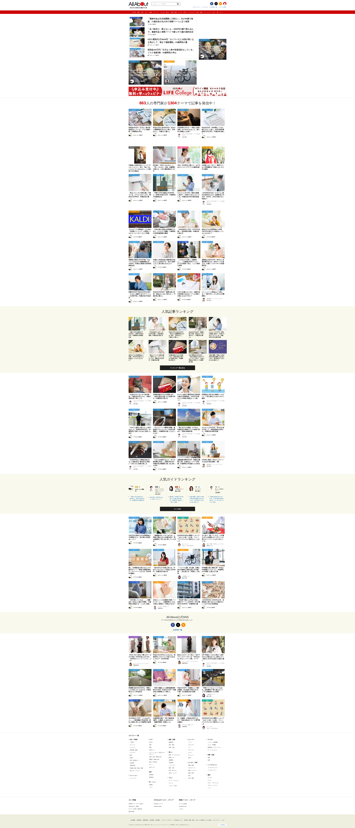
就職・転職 (191, 765)
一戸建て (132, 742)
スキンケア (191, 744)
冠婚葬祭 (171, 760)
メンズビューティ (212, 770)
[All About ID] (224, 4)
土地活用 (132, 763)
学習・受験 (191, 778)
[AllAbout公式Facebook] (211, 3)
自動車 (151, 784)
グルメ (213, 12)
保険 (150, 747)
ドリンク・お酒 (172, 785)
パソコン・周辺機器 (213, 742)
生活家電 (171, 762)
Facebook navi (182, 806)
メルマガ (205, 7)
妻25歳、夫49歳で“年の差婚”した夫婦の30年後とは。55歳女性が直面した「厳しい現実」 (176, 499)
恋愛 (209, 757)
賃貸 (131, 755)
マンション (132, 744)
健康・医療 (172, 739)
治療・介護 (171, 747)
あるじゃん (152, 767)
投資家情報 (145, 820)
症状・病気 (171, 744)
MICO (189, 757)
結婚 (209, 760)
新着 (138, 12)
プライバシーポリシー (167, 820)
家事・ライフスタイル (174, 755)
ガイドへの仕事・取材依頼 (135, 809)
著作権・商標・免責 (189, 820)
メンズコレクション (213, 767)
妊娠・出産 (171, 767)
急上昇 (134, 12)
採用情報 (139, 820)
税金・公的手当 (153, 762)
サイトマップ (197, 7)
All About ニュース (158, 803)
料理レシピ (171, 757)
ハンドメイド (172, 765)
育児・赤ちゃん (172, 770)
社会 (189, 775)
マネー (146, 12)
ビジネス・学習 (182, 12)
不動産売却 (132, 765)
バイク (151, 787)
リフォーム (132, 747)
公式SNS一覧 (213, 7)
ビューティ (156, 12)
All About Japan (158, 806)
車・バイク (219, 12)
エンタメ (210, 777)
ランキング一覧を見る (177, 368)
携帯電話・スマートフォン (214, 747)
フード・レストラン (174, 780)
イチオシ (181, 809)
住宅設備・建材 (133, 750)
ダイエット (191, 755)
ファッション (207, 12)
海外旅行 (151, 774)
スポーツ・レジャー (213, 785)
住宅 (142, 12)
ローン (151, 764)
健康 (151, 12)
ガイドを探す (223, 7)
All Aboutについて (178, 820)
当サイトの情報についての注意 (203, 820)
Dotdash (223, 824)
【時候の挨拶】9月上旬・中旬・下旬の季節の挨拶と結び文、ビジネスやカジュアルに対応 (217, 499)
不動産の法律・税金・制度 (136, 768)
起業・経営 (191, 773)
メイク (190, 742)
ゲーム (209, 780)
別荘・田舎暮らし (134, 760)
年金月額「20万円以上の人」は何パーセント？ (156, 498)
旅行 (198, 12)
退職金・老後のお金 (154, 759)
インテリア (132, 752)
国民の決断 (131, 811)
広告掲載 (152, 820)
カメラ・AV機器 (212, 744)
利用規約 (157, 820)
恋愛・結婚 (174, 12)
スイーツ (171, 783)
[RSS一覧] (220, 3)
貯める (151, 742)
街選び (131, 757)
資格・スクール (192, 770)
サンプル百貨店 (183, 803)
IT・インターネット (213, 750)
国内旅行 (151, 777)
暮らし (168, 12)
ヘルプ (222, 820)
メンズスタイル (191, 12)
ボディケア (191, 750)
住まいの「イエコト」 (135, 770)
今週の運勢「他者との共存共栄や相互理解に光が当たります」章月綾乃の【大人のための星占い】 (197, 499)
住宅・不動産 (133, 739)
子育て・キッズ (172, 773)
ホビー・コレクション (213, 782)
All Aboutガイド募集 (134, 806)
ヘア (189, 747)
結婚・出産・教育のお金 (155, 756)
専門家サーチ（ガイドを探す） (136, 803)
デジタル (162, 12)
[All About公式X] (216, 3)
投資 (150, 744)
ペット (209, 788)
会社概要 (133, 820)
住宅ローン (152, 750)
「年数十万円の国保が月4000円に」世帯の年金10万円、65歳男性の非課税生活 (137, 498)
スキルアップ (191, 767)
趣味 (201, 12)
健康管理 (171, 742)
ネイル (190, 752)
